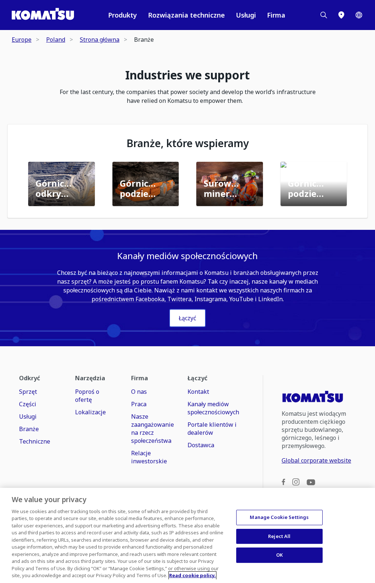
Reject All (279, 536)
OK (279, 555)
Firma (276, 15)
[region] (187, 535)
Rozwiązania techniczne (186, 15)
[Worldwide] (358, 15)
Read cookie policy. (192, 575)
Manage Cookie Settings (279, 517)
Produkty (122, 15)
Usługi (246, 15)
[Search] (323, 15)
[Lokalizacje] (341, 15)
